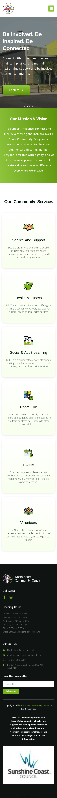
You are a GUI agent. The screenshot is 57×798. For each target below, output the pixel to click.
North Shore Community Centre (27, 579)
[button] (51, 8)
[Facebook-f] (4, 597)
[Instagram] (11, 597)
